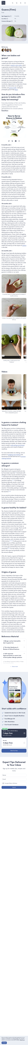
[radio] (14, 733)
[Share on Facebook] (8, 141)
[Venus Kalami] (10, 50)
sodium (24, 245)
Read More (5, 110)
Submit (14, 787)
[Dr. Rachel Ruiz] (3, 50)
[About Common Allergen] (12, 21)
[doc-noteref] (15, 473)
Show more (15, 666)
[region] (11, 341)
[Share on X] (12, 141)
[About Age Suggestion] (10, 16)
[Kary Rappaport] (7, 50)
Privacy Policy (16, 1038)
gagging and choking (14, 454)
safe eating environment (17, 445)
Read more (22, 1040)
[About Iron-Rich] (7, 18)
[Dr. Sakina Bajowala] (5, 50)
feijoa (16, 89)
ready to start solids (16, 65)
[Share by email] (19, 141)
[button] (14, 662)
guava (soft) (12, 87)
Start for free (14, 750)
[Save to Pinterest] (15, 141)
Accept (4, 1042)
